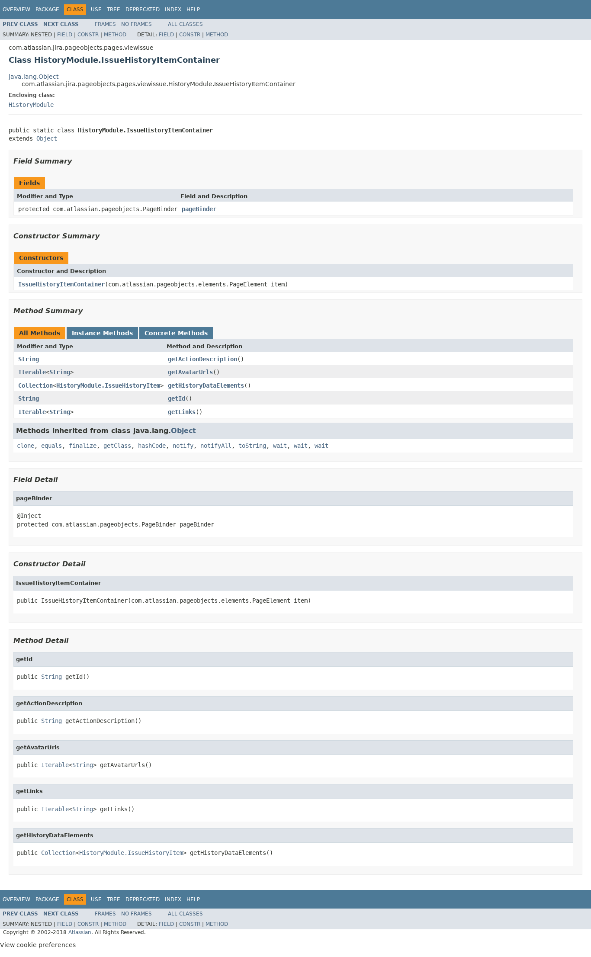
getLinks (182, 411)
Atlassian (79, 932)
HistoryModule (31, 104)
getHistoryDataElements (206, 385)
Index (173, 9)
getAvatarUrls (190, 372)
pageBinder (199, 209)
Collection (35, 385)
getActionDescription (202, 359)
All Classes (185, 24)
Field (64, 35)
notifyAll (215, 445)
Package (47, 9)
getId (176, 398)
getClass (117, 445)
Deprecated (142, 9)
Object (46, 138)
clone (25, 445)
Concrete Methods (176, 333)
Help (193, 9)
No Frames (136, 24)
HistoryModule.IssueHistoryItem (108, 385)
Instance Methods (102, 333)
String (28, 359)
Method (115, 35)
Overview (16, 9)
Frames (105, 24)
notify (183, 445)
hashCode (152, 445)
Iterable (32, 372)
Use (96, 9)
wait (280, 445)
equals (51, 445)
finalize (82, 445)
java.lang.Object (33, 76)
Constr (88, 35)
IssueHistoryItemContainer (61, 284)
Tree (113, 9)
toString (252, 445)
